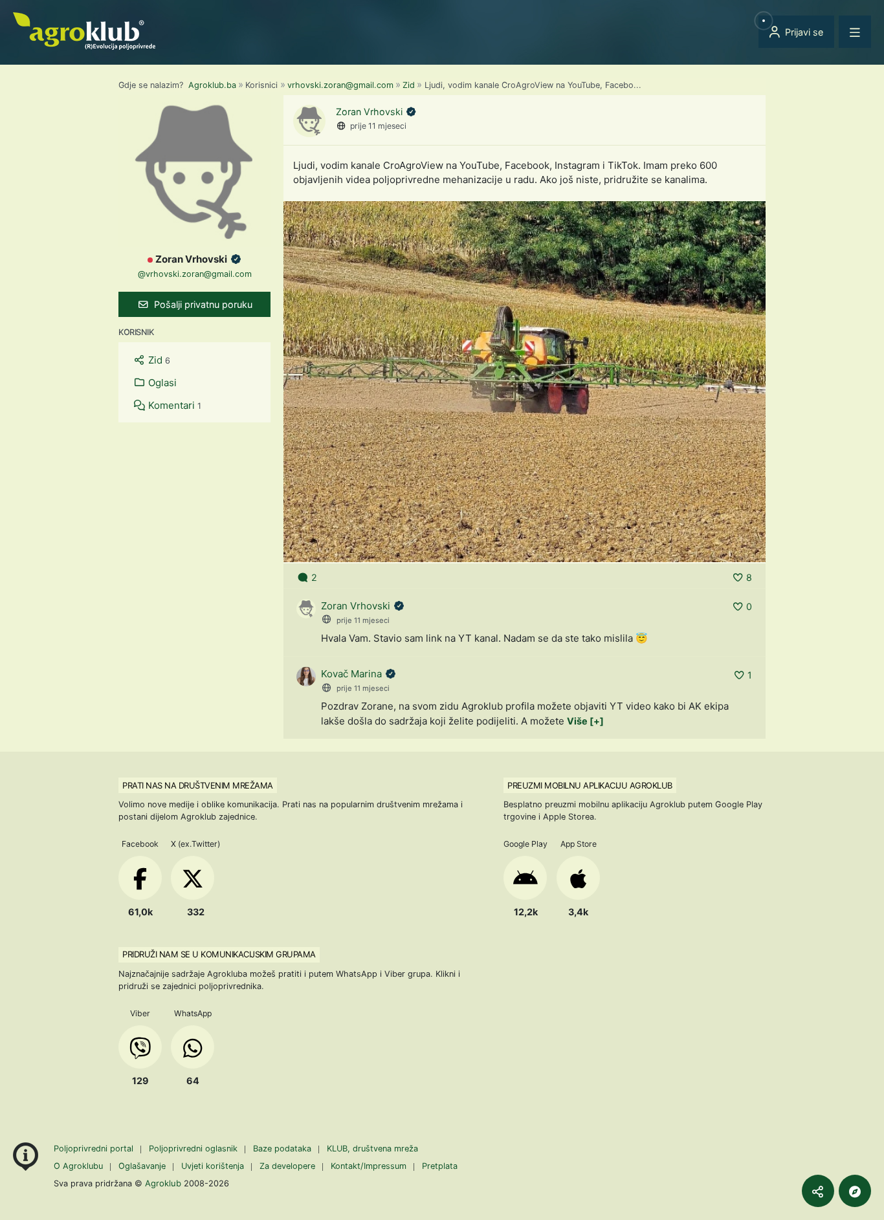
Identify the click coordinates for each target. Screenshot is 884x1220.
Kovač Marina (351, 674)
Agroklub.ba (212, 85)
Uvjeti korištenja (212, 1166)
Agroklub (163, 1183)
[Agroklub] (84, 30)
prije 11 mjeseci (378, 126)
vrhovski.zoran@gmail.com (340, 85)
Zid (409, 85)
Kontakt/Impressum (368, 1166)
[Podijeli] (818, 1191)
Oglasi (161, 382)
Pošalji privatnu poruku (201, 304)
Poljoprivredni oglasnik (194, 1148)
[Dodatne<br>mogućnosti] (855, 1191)
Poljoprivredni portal (95, 1148)
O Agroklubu (78, 1166)
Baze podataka (283, 1148)
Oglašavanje (142, 1166)
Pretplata (440, 1166)
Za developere (287, 1166)
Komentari (173, 405)
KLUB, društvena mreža (372, 1148)
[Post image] (524, 381)
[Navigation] (855, 32)
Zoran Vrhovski (370, 111)
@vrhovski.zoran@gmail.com (195, 274)
